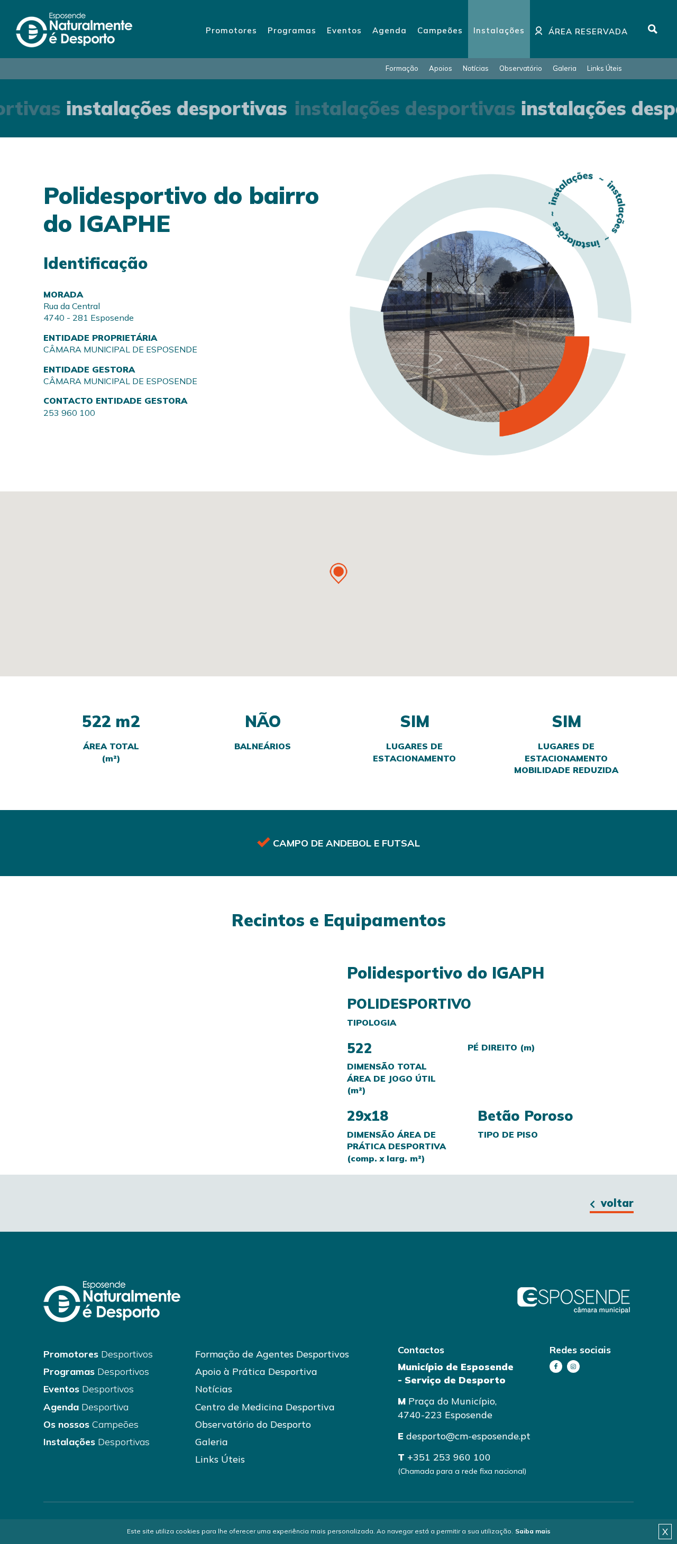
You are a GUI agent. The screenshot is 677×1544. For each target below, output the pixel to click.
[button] (338, 573)
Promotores (98, 1354)
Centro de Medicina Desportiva (265, 1407)
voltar (616, 1203)
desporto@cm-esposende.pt (468, 1436)
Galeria (565, 68)
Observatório (520, 68)
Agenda (86, 1407)
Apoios (440, 68)
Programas (96, 1371)
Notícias (476, 68)
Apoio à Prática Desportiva (256, 1371)
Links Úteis (604, 68)
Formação (402, 68)
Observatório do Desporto (253, 1424)
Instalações (96, 1442)
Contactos (421, 1350)
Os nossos (91, 1424)
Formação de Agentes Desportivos (272, 1354)
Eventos (88, 1389)
